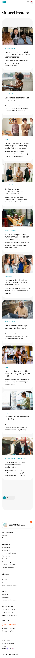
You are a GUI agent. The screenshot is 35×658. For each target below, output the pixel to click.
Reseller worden (7, 612)
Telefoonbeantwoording (10, 586)
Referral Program (8, 568)
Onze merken (6, 550)
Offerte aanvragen (10, 624)
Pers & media (6, 556)
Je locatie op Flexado (9, 609)
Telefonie (5, 583)
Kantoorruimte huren (9, 600)
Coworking (6, 594)
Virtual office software (9, 615)
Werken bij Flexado (8, 565)
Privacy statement (8, 643)
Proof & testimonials (9, 553)
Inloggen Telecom (8, 628)
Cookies (4, 646)
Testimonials (9, 276)
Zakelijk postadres (10, 230)
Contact (4, 535)
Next (12, 498)
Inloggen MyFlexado (9, 631)
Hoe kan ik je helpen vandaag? (18, 524)
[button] (28, 2)
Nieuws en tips (7, 562)
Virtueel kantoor (10, 48)
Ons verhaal (6, 547)
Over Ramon (6, 559)
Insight (7, 139)
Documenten (6, 538)
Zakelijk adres (6, 580)
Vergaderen (6, 597)
